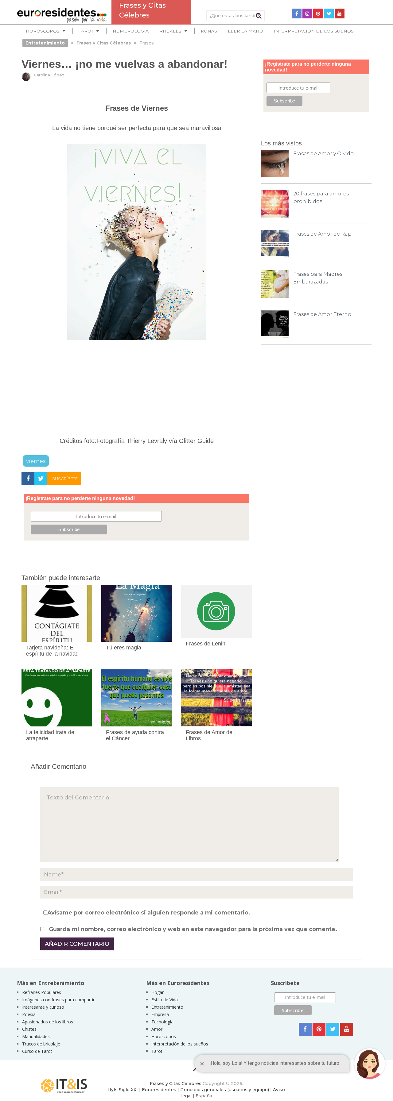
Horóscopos (163, 1036)
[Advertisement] (136, 391)
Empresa (160, 1014)
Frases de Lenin (205, 644)
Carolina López (49, 74)
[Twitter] (329, 13)
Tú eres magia (123, 648)
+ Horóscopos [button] (41, 31)
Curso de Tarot (37, 1051)
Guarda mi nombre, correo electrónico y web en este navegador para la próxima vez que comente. (193, 929)
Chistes (29, 1029)
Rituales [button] (170, 31)
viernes (36, 461)
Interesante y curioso (43, 1007)
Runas (209, 31)
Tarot (156, 1051)
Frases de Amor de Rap (322, 234)
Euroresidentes (159, 1089)
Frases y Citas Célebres (175, 1083)
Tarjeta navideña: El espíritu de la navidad (52, 651)
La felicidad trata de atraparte (50, 735)
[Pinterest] (318, 13)
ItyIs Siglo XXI (123, 1089)
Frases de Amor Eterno (322, 314)
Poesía (29, 1014)
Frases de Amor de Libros (209, 735)
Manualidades (36, 1036)
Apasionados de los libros (47, 1022)
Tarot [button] (86, 31)
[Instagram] (307, 13)
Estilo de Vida (164, 1000)
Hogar (157, 992)
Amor (156, 1029)
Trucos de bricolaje (41, 1044)
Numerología (131, 31)
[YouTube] (339, 13)
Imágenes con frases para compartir (58, 1000)
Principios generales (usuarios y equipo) (224, 1089)
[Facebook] (297, 13)
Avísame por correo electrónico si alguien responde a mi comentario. (148, 912)
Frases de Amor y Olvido (323, 153)
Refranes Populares (41, 992)
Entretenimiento (167, 1007)
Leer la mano (245, 31)
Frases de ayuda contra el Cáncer (135, 735)
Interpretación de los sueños (314, 31)
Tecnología (162, 1022)
